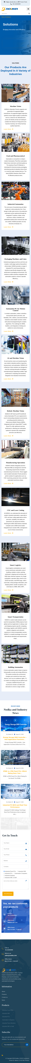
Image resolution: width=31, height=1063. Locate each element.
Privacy (27, 1060)
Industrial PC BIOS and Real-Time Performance (15, 806)
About (3, 991)
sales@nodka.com (11, 955)
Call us (7, 947)
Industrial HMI (6, 1013)
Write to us (8, 953)
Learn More (8, 129)
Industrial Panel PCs (7, 1010)
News (3, 1000)
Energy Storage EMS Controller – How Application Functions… (15, 738)
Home (3, 17)
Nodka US (10, 734)
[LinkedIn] (2, 1055)
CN (6, 2)
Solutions (8, 17)
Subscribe (27, 1044)
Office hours (8, 959)
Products (4, 994)
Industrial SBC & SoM (8, 1026)
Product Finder (23, 2)
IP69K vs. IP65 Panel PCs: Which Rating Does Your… (15, 772)
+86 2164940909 (16, 4)
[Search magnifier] (29, 13)
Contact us (5, 997)
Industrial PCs (6, 1016)
